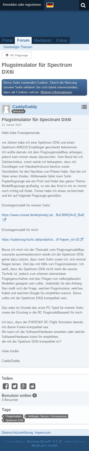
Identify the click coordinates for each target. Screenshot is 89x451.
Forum (23, 40)
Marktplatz (43, 40)
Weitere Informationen (56, 92)
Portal (7, 40)
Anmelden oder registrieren (22, 4)
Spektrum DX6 (14, 420)
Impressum (43, 432)
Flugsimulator (14, 416)
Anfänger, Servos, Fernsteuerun (47, 416)
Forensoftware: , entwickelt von (44, 443)
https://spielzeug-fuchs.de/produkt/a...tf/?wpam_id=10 (40, 239)
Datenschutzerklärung (17, 432)
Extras (61, 40)
